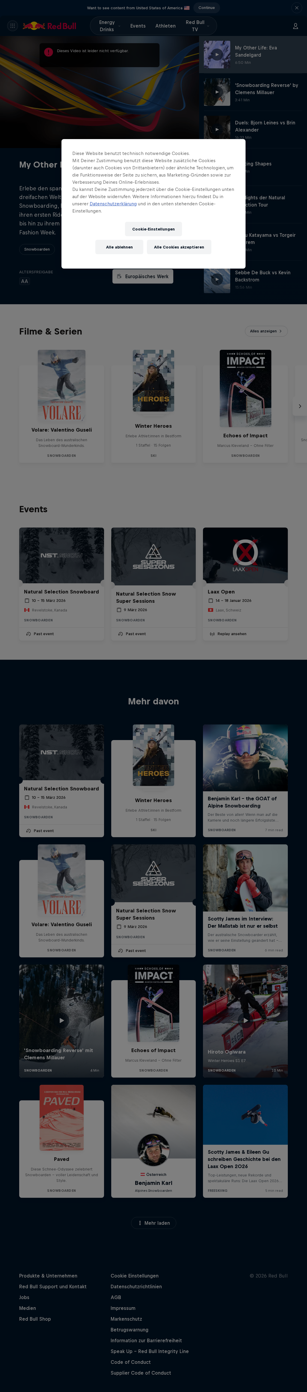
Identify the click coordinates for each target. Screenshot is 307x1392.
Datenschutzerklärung (113, 203)
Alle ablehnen (119, 247)
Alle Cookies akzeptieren (179, 247)
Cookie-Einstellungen (153, 229)
